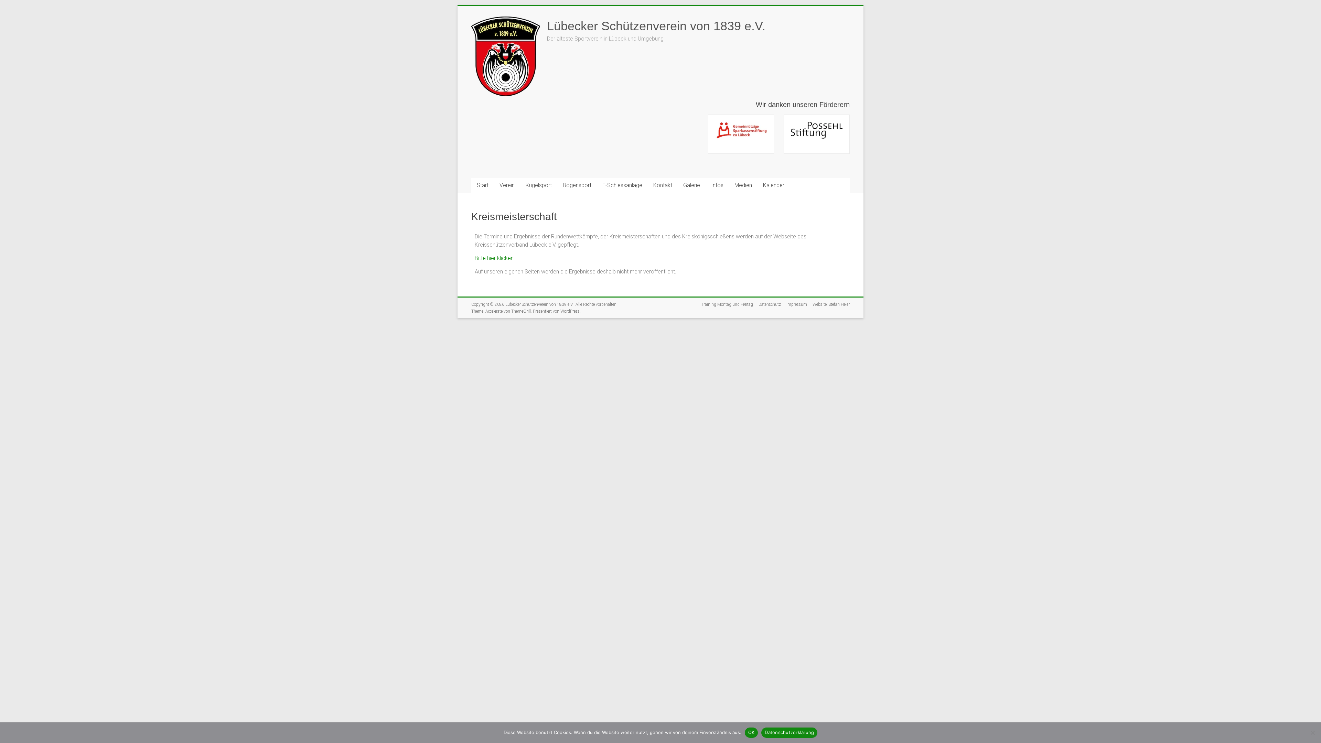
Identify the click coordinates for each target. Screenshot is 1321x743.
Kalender (773, 185)
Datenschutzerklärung (789, 732)
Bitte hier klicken (494, 258)
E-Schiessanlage (622, 185)
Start (482, 185)
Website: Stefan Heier (831, 304)
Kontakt (662, 185)
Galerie (691, 185)
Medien (743, 185)
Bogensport (577, 185)
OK (751, 732)
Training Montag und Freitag (727, 304)
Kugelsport (539, 185)
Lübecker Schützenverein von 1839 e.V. (656, 26)
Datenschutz (770, 304)
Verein (507, 185)
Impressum (796, 304)
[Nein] (1312, 732)
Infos (717, 185)
